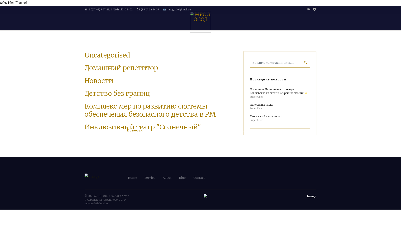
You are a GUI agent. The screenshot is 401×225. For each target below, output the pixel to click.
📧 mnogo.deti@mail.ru (177, 9)
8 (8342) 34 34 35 (149, 9)
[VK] (308, 9)
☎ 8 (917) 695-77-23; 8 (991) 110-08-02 (109, 9)
